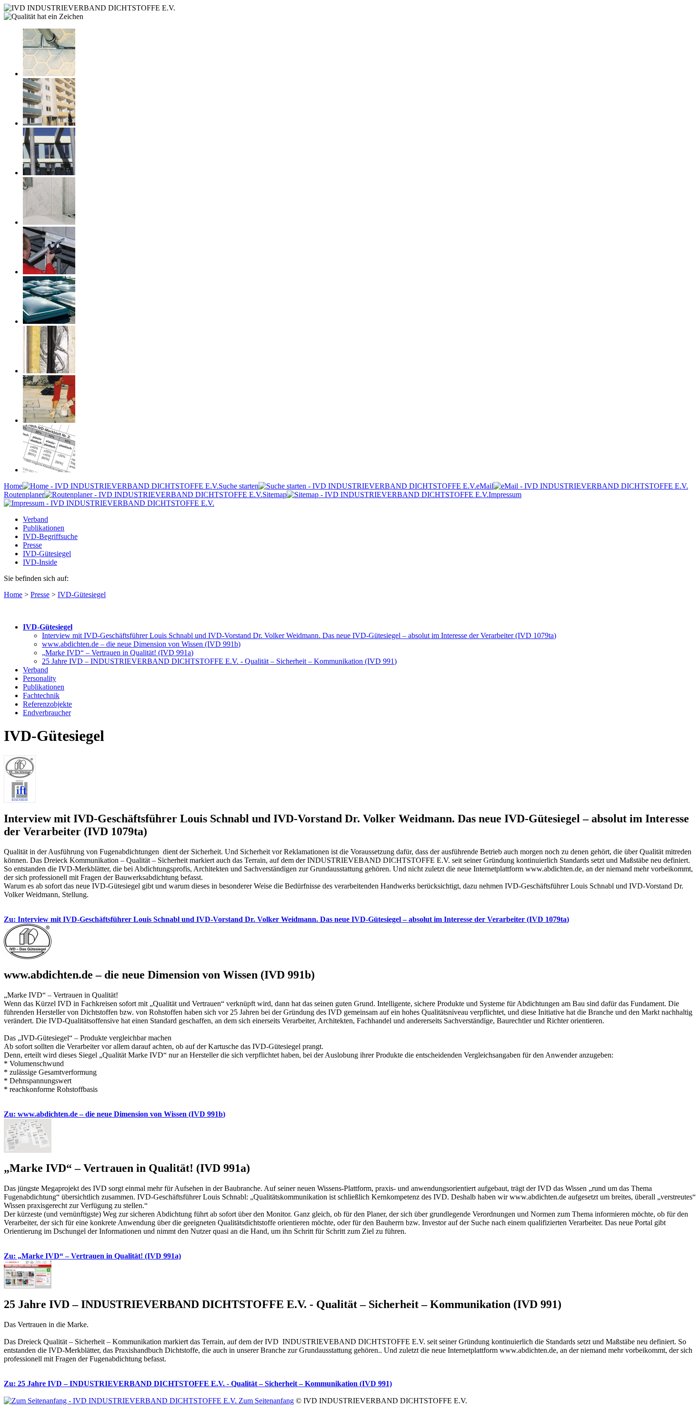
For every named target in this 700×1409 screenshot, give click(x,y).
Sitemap (274, 494)
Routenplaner (24, 494)
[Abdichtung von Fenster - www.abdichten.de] (49, 173)
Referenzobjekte (47, 704)
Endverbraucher (47, 713)
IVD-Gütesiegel (47, 554)
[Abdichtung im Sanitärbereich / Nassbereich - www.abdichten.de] (49, 222)
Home (13, 486)
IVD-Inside (40, 562)
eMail (484, 486)
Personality (39, 678)
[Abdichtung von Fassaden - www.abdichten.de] (49, 123)
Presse (32, 545)
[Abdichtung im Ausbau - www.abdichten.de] (49, 272)
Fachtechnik (41, 695)
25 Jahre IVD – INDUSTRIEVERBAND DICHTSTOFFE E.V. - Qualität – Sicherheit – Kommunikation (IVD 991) (219, 661)
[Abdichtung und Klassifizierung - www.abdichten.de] (49, 470)
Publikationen (43, 528)
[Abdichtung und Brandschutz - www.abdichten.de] (49, 371)
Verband (35, 519)
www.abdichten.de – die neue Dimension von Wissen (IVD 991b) (141, 644)
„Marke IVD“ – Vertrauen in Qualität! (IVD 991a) (117, 653)
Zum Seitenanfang (265, 1401)
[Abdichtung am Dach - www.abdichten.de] (49, 321)
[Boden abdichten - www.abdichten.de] (49, 74)
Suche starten (239, 486)
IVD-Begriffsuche (50, 536)
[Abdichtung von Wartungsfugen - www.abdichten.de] (49, 420)
